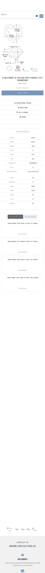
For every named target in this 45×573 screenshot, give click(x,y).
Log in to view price (22, 88)
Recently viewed (30, 217)
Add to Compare (23, 112)
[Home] (5, 14)
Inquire (24, 117)
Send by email (24, 107)
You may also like (15, 217)
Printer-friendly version (23, 103)
